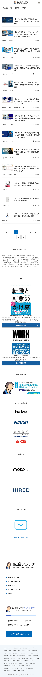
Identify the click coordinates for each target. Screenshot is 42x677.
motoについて (12, 593)
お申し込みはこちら (18, 634)
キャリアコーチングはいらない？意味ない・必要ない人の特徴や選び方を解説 (26, 152)
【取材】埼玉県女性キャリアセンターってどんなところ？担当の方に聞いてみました (26, 168)
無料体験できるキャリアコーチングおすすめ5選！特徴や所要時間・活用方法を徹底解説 (27, 118)
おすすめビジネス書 (14, 589)
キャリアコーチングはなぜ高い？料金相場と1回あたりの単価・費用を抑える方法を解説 (27, 135)
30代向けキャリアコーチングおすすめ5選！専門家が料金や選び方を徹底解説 (27, 68)
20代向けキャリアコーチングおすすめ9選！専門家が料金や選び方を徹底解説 (27, 51)
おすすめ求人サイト (14, 581)
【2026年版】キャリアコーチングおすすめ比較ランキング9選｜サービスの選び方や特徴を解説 (27, 34)
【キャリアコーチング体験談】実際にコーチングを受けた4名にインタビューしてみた (27, 101)
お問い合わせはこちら (21, 537)
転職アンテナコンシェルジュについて (19, 621)
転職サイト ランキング (15, 577)
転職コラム (11, 585)
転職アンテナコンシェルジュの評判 (18, 625)
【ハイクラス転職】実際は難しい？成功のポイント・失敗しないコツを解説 (26, 21)
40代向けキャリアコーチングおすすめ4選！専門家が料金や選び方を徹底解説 (27, 85)
